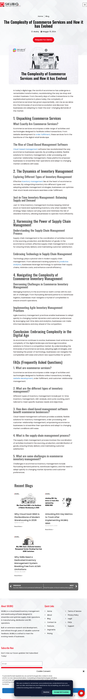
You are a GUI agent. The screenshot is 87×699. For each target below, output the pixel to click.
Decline (46, 692)
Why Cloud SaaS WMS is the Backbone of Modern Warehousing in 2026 (27, 517)
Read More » (18, 526)
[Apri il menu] (85, 4)
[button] (83, 671)
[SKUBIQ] (10, 5)
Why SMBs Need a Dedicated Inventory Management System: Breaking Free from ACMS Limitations (27, 563)
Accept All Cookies (61, 692)
